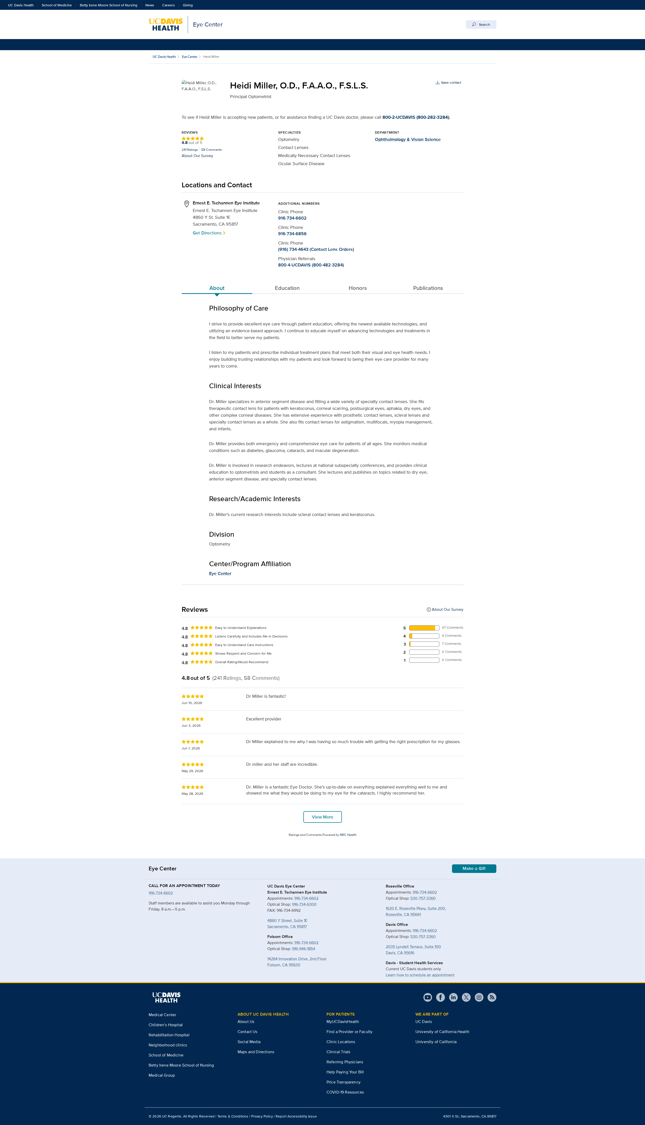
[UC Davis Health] (166, 997)
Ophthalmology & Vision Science (408, 139)
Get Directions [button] (207, 233)
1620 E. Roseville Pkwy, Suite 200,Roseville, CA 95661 (416, 911)
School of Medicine (57, 5)
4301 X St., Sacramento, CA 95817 (469, 1116)
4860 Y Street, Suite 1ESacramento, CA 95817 (287, 923)
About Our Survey (197, 155)
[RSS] (489, 997)
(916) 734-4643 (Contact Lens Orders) (316, 249)
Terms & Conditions (232, 1116)
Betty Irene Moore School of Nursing (108, 5)
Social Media (249, 1042)
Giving (188, 5)
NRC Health (348, 834)
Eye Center (189, 56)
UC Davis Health (21, 5)
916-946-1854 (303, 949)
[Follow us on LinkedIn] (451, 997)
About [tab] (216, 288)
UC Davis (423, 1021)
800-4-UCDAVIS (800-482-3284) (311, 265)
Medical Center (162, 1015)
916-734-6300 (304, 904)
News (149, 5)
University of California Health (442, 1032)
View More (322, 817)
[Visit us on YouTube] (427, 997)
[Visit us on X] (464, 997)
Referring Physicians (345, 1062)
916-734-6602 (292, 218)
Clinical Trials (338, 1052)
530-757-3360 (423, 898)
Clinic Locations (341, 1042)
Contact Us (247, 1032)
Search (484, 24)
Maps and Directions (256, 1052)
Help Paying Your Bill (345, 1072)
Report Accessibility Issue (296, 1116)
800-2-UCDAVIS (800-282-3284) (415, 117)
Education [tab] (287, 288)
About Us (246, 1021)
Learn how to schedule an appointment (420, 975)
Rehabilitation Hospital (169, 1035)
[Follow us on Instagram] (477, 997)
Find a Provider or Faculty (349, 1032)
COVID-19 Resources (345, 1092)
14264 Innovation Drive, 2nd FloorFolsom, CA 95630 (297, 962)
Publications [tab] (428, 288)
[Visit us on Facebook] (438, 997)
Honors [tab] (358, 288)
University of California (436, 1042)
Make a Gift (474, 868)
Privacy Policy (262, 1116)
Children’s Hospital (166, 1025)
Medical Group (162, 1075)
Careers (168, 5)
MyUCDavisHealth (343, 1021)
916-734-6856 (292, 233)
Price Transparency (344, 1082)
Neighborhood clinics (168, 1045)
